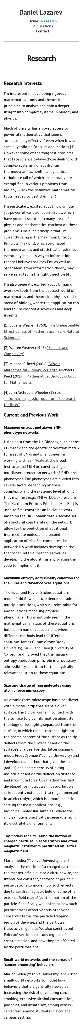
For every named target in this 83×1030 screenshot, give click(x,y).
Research (49, 21)
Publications (42, 26)
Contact (42, 31)
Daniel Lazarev (40, 12)
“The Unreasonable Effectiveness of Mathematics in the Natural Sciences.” (41, 331)
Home (33, 21)
